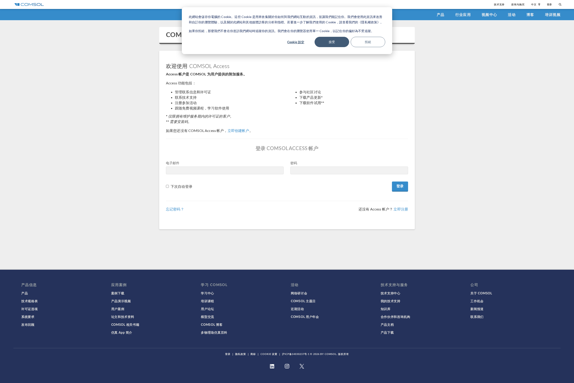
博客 (530, 14)
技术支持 (499, 4)
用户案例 (117, 308)
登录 (549, 4)
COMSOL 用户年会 (305, 316)
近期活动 (297, 308)
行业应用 (463, 14)
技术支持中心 (390, 293)
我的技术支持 (390, 301)
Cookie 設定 (295, 42)
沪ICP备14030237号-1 (295, 354)
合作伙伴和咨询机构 (395, 316)
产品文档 (387, 324)
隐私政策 (240, 354)
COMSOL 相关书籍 (125, 324)
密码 (293, 163)
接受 (332, 42)
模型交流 (207, 316)
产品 (441, 14)
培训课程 (207, 301)
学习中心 (207, 293)
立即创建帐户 (238, 130)
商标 (253, 354)
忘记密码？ (175, 209)
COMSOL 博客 (211, 324)
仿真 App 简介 (121, 332)
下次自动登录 (181, 186)
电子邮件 (173, 163)
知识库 (386, 308)
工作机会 (477, 301)
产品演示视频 (121, 301)
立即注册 (401, 209)
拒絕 (368, 42)
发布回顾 (28, 324)
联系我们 (477, 316)
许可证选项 (29, 308)
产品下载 (387, 332)
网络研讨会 (299, 293)
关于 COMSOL (481, 293)
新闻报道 (477, 308)
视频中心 (489, 14)
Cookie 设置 (269, 354)
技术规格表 (29, 301)
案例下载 (117, 293)
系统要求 (28, 316)
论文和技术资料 (122, 316)
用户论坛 (207, 308)
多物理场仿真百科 (214, 332)
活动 (512, 14)
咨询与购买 (517, 4)
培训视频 (553, 14)
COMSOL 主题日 (303, 301)
